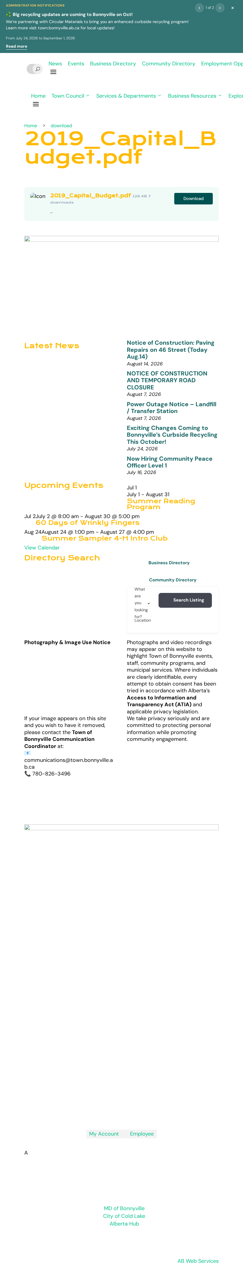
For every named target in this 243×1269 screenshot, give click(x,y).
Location (143, 620)
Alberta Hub (124, 1223)
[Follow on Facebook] (121, 1111)
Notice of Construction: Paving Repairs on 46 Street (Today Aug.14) (171, 349)
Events (76, 63)
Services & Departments (126, 95)
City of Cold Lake (124, 1216)
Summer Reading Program (161, 504)
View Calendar (42, 547)
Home (38, 95)
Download (193, 198)
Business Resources (192, 95)
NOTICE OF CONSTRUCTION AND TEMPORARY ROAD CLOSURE (167, 380)
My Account (104, 1133)
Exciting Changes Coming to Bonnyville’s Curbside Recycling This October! (172, 435)
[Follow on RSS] (109, 1111)
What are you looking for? (141, 603)
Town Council (68, 95)
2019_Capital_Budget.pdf (90, 196)
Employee (139, 1133)
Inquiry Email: (78, 1038)
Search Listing (188, 600)
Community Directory (168, 63)
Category (157, 603)
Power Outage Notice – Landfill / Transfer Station (171, 407)
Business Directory (113, 63)
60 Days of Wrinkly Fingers (88, 523)
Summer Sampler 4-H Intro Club (104, 538)
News (55, 63)
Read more (16, 46)
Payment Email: (82, 1062)
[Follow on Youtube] (133, 1111)
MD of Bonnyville (124, 1208)
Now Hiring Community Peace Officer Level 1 (169, 462)
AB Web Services (198, 1261)
